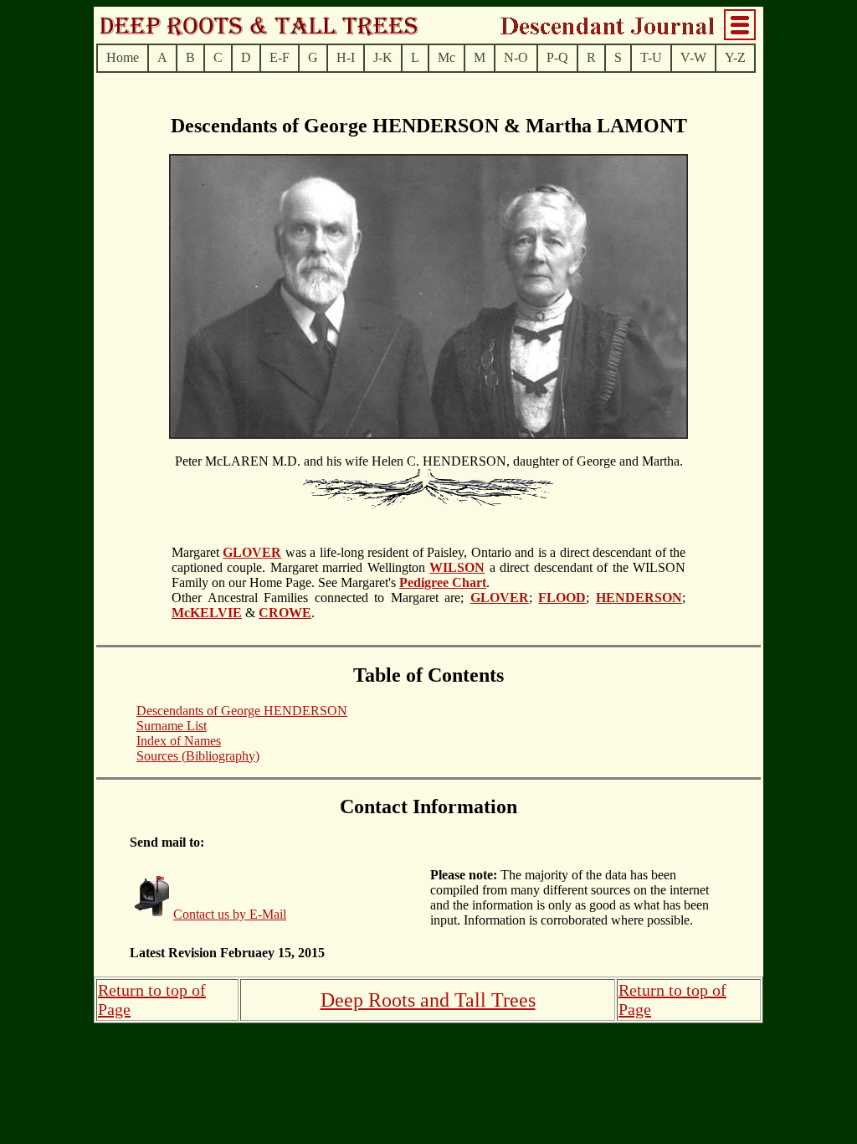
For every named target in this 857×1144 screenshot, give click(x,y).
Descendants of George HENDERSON (241, 710)
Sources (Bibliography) (197, 756)
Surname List (171, 726)
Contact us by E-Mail (229, 914)
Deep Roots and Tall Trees (428, 1000)
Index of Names (178, 741)
